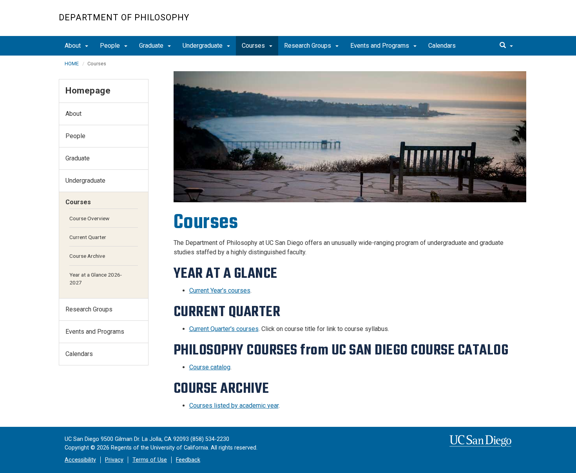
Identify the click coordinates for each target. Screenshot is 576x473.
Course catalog (209, 367)
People (110, 45)
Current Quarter (87, 237)
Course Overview (89, 218)
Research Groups (308, 45)
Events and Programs (380, 45)
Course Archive (87, 256)
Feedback (188, 460)
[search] (506, 46)
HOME (72, 64)
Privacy (114, 460)
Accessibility (80, 460)
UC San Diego (472, 22)
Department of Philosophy (124, 17)
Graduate (152, 45)
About (73, 45)
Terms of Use (149, 460)
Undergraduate (203, 45)
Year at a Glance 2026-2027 (95, 279)
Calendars (442, 45)
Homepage (87, 90)
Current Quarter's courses (224, 329)
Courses (254, 45)
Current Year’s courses (219, 290)
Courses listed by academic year (234, 405)
